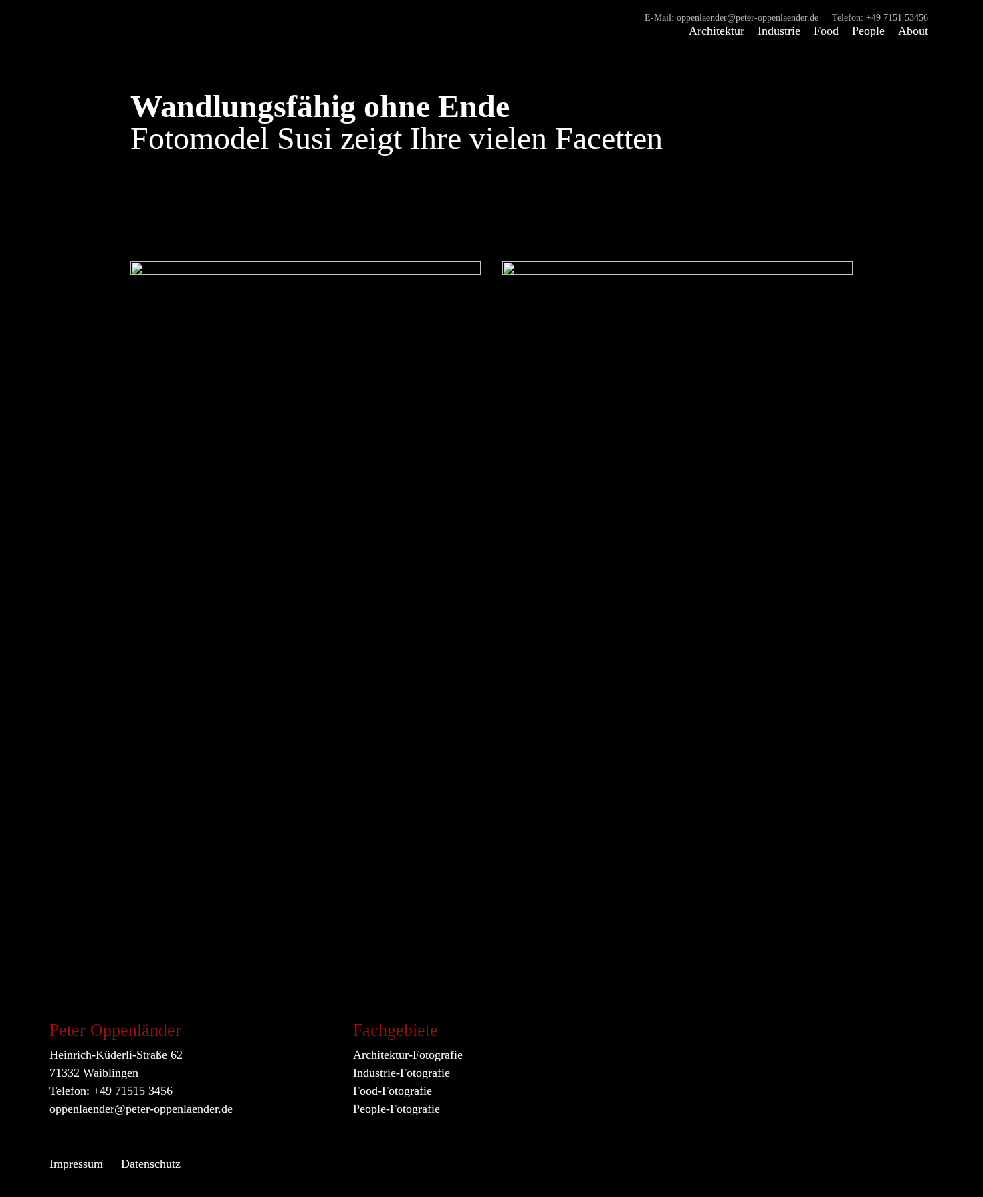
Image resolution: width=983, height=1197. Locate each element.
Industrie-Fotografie (401, 1072)
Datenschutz (151, 1163)
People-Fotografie (396, 1108)
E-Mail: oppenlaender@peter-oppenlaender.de (731, 18)
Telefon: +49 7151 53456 (880, 18)
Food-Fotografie (392, 1090)
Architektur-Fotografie (408, 1054)
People (868, 30)
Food (826, 30)
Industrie (779, 30)
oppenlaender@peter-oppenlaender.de (141, 1108)
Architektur (716, 30)
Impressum (76, 1163)
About (913, 30)
